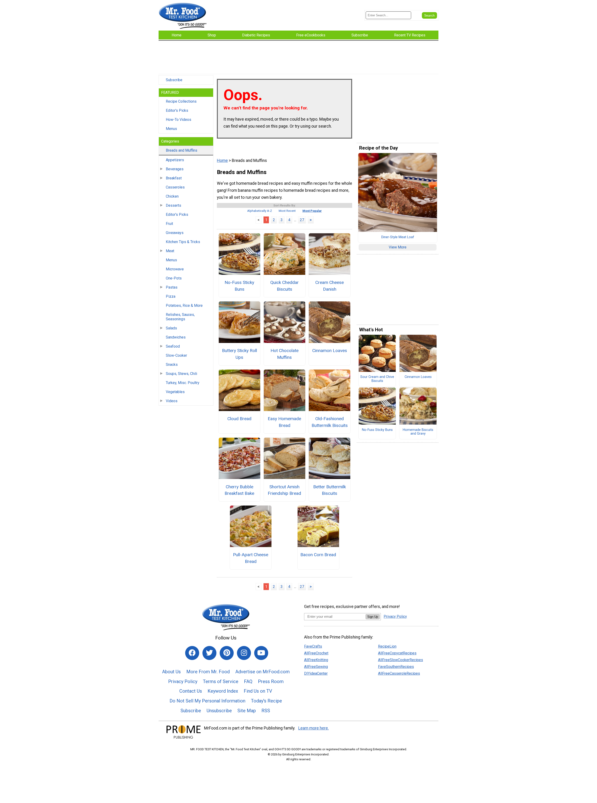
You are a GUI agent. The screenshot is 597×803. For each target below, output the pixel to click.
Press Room (271, 681)
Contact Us (190, 691)
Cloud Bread (239, 418)
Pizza (170, 296)
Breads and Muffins (181, 150)
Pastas (171, 287)
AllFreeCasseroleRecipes (399, 673)
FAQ (248, 681)
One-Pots (174, 278)
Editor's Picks (177, 110)
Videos (171, 401)
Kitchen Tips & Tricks (183, 242)
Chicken (172, 196)
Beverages (175, 169)
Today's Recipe (266, 701)
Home (222, 160)
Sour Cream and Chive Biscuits (377, 379)
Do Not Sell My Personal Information (207, 701)
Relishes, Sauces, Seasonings (180, 316)
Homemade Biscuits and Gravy (418, 432)
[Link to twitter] (209, 653)
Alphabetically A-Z (259, 211)
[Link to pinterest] (227, 653)
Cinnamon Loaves (329, 350)
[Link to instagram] (244, 653)
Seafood (173, 346)
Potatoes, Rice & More (184, 305)
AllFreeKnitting (316, 660)
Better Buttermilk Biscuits (329, 490)
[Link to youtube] (261, 653)
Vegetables (175, 392)
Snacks (172, 364)
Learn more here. (313, 728)
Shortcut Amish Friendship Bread (284, 490)
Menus (171, 128)
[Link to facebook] (192, 653)
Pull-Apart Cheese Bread (250, 558)
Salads (171, 328)
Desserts (173, 205)
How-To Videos (178, 119)
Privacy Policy (182, 681)
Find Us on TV (258, 691)
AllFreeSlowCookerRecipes (400, 660)
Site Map (246, 710)
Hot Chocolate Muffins (284, 354)
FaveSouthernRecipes (396, 666)
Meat (170, 251)
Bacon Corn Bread (318, 554)
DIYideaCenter (316, 673)
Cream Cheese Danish (329, 286)
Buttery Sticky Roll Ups (239, 354)
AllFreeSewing (316, 666)
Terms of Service (220, 681)
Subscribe (174, 80)
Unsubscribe (219, 710)
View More (397, 247)
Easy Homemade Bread (284, 422)
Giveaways (175, 232)
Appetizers (175, 160)
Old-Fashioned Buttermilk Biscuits (330, 422)
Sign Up (372, 616)
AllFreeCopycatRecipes (397, 653)
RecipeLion (387, 646)
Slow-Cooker (176, 355)
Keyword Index (223, 691)
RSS (265, 710)
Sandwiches (176, 337)
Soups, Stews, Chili (181, 373)
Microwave (175, 269)
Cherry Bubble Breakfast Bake (239, 490)
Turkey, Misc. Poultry (182, 383)
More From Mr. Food (208, 671)
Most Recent (287, 211)
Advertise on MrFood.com (262, 671)
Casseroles (175, 187)
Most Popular (312, 211)
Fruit (169, 223)
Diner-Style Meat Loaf (397, 237)
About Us (171, 671)
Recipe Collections (181, 101)
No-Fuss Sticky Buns (239, 286)
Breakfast (174, 178)
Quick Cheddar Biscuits (284, 286)
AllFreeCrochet (316, 653)
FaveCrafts (313, 646)
